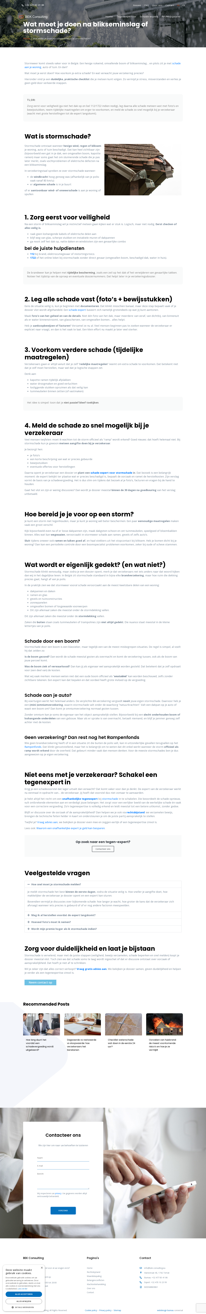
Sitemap (117, 1310)
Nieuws (137, 5)
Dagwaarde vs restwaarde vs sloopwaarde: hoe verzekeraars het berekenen (81, 1045)
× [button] (42, 1268)
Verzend (63, 1210)
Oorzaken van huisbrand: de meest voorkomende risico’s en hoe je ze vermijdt (162, 1045)
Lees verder (22, 1289)
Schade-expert (149, 16)
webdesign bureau (165, 1310)
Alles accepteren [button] (24, 1294)
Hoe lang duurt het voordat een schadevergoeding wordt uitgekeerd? (40, 1045)
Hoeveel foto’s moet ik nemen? (51, 922)
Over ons (157, 5)
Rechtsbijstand (171, 16)
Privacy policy (105, 1310)
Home (109, 16)
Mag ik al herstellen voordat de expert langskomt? (63, 915)
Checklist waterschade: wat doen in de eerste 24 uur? (121, 1043)
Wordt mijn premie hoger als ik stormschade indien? (64, 929)
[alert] (24, 1288)
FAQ (146, 5)
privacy (58, 1193)
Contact (170, 5)
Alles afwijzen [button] (24, 1301)
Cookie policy (91, 1310)
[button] (103, 884)
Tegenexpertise (126, 16)
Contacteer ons (103, 848)
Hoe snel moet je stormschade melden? (56, 884)
